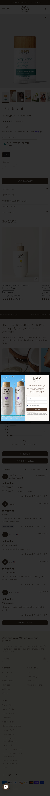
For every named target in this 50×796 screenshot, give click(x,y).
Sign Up (37, 409)
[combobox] (29, 405)
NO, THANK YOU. (37, 416)
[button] (5, 786)
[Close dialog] (47, 376)
